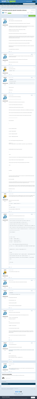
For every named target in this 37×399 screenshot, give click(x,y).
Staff (11, 5)
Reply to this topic (32, 15)
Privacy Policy (15, 393)
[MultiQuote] (9, 51)
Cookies (22, 393)
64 (5, 26)
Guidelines (8, 5)
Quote (11, 51)
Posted (11, 19)
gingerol (6, 12)
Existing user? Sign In (28, 1)
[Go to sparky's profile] (5, 69)
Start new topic (25, 15)
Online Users (14, 5)
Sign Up (34, 1)
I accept (33, 397)
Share (28, 12)
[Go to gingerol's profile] (3, 13)
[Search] (35, 3)
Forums (2, 5)
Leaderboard (18, 5)
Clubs (5, 5)
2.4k (5, 74)
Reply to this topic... (8, 378)
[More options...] (34, 19)
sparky (5, 67)
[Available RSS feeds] (35, 388)
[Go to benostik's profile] (5, 366)
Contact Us (19, 393)
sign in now (17, 375)
